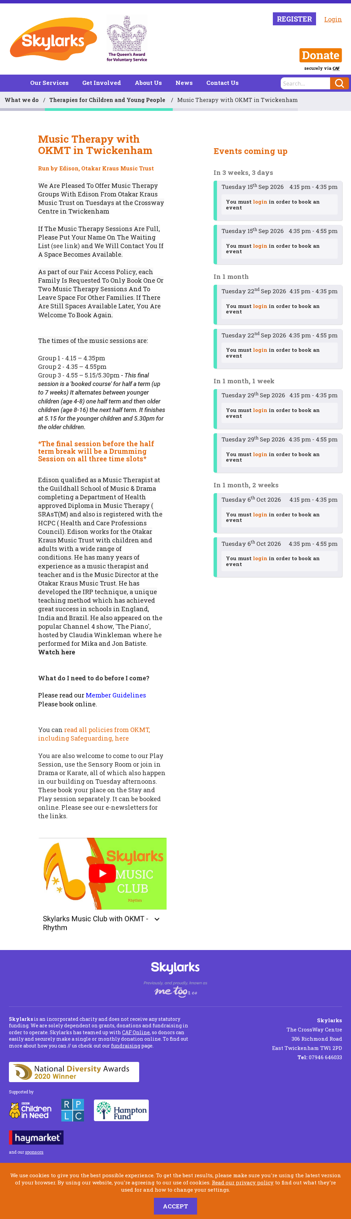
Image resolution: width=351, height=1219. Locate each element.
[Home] (53, 39)
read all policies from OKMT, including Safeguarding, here (94, 734)
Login (333, 19)
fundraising (125, 1045)
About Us (148, 83)
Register (294, 18)
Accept (175, 1206)
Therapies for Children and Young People (108, 99)
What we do (21, 99)
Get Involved (101, 83)
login (260, 201)
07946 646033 (320, 1057)
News (184, 83)
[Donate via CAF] (320, 55)
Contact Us (222, 83)
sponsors (34, 1152)
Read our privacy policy (243, 1182)
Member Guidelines (116, 695)
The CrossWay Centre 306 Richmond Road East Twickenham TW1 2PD (307, 1034)
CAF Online (136, 1032)
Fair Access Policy (108, 272)
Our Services (49, 83)
